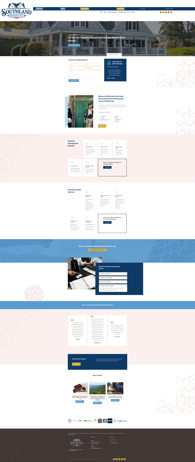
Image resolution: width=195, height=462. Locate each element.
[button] (113, 273)
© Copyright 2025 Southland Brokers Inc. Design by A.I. (79, 459)
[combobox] (93, 68)
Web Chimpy (96, 459)
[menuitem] (101, 12)
